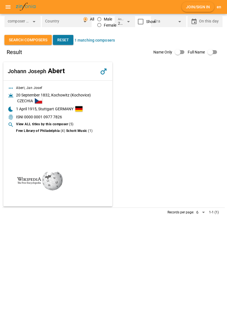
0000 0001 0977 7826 (43, 117)
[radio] (104, 19)
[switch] (170, 52)
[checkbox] (145, 21)
